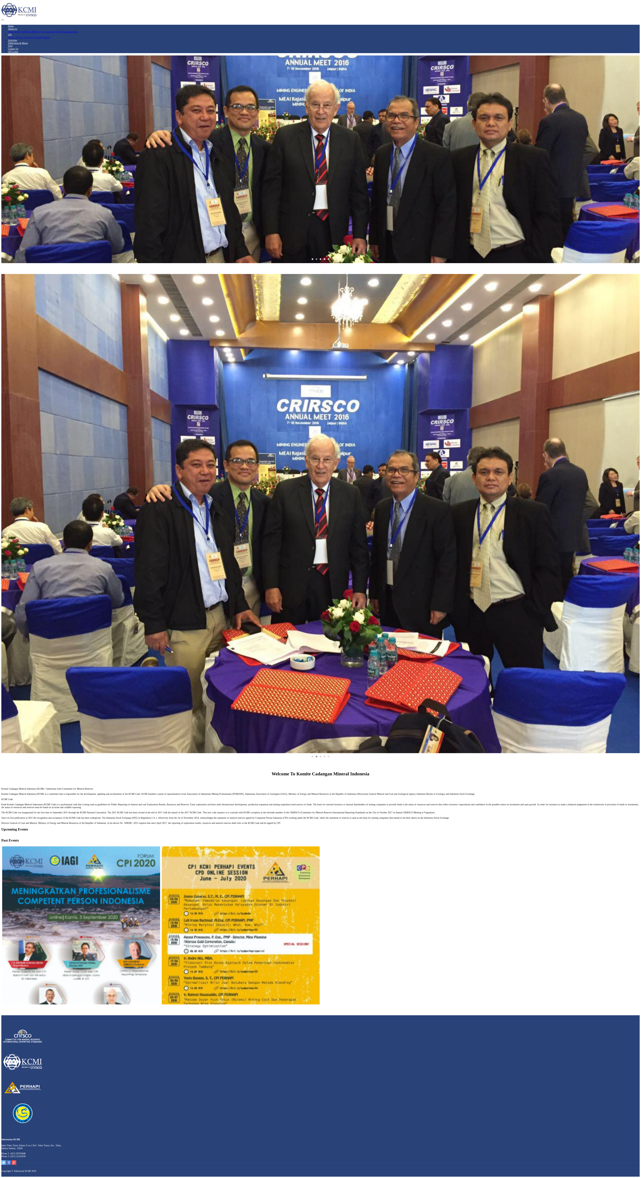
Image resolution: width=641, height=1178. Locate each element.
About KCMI (14, 31)
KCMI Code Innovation (67, 31)
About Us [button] (12, 29)
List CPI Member (42, 37)
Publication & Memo (18, 43)
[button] (312, 259)
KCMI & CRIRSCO (30, 31)
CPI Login (13, 51)
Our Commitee (48, 31)
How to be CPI (26, 37)
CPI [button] (10, 34)
